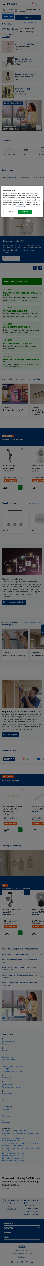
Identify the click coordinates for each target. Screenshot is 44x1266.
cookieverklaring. (20, 206)
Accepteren (25, 211)
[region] (22, 201)
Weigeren (10, 211)
